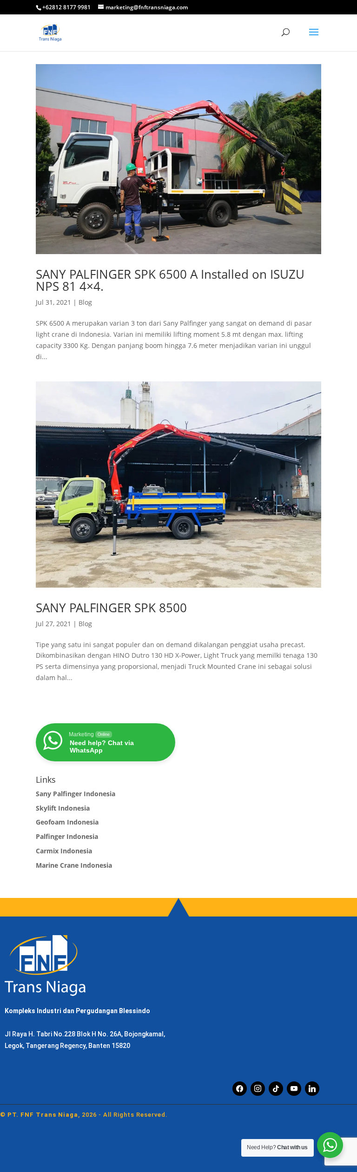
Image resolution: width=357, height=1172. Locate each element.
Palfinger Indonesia (67, 836)
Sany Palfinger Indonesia (75, 793)
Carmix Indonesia (64, 850)
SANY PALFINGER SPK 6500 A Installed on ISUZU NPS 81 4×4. (170, 280)
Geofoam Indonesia (67, 822)
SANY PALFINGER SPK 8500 (111, 607)
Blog (85, 302)
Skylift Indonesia (63, 808)
